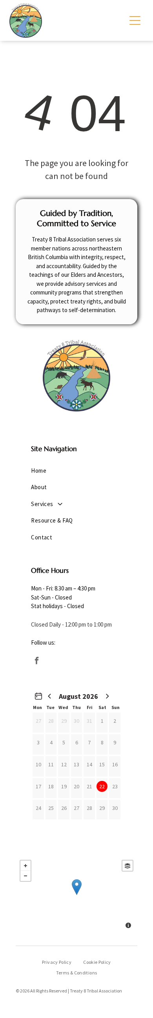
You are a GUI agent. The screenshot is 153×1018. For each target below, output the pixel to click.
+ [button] (25, 866)
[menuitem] (76, 470)
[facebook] (36, 661)
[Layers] (127, 866)
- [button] (25, 876)
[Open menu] (134, 20)
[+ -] (76, 895)
